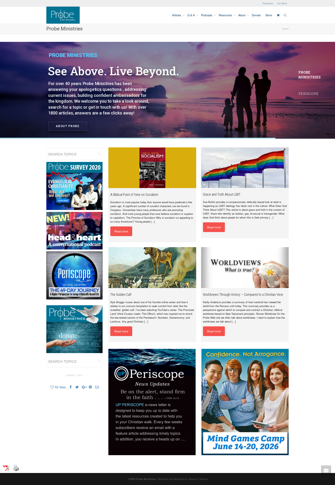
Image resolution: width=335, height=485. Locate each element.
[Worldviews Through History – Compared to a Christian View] (245, 267)
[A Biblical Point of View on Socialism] (152, 167)
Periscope (267, 3)
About (242, 15)
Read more (121, 231)
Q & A (191, 15)
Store (268, 15)
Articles (177, 15)
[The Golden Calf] (152, 267)
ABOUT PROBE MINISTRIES (169, 125)
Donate (256, 15)
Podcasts (207, 15)
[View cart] (278, 15)
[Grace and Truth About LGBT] (245, 167)
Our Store (282, 3)
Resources (226, 15)
